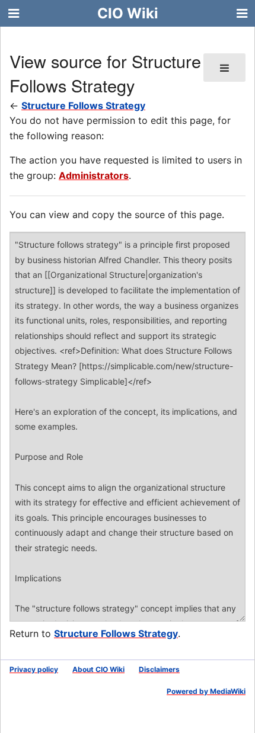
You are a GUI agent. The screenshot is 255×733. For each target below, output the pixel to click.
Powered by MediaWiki (206, 691)
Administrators (94, 175)
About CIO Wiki (98, 669)
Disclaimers (159, 669)
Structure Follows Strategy (83, 105)
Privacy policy (33, 669)
